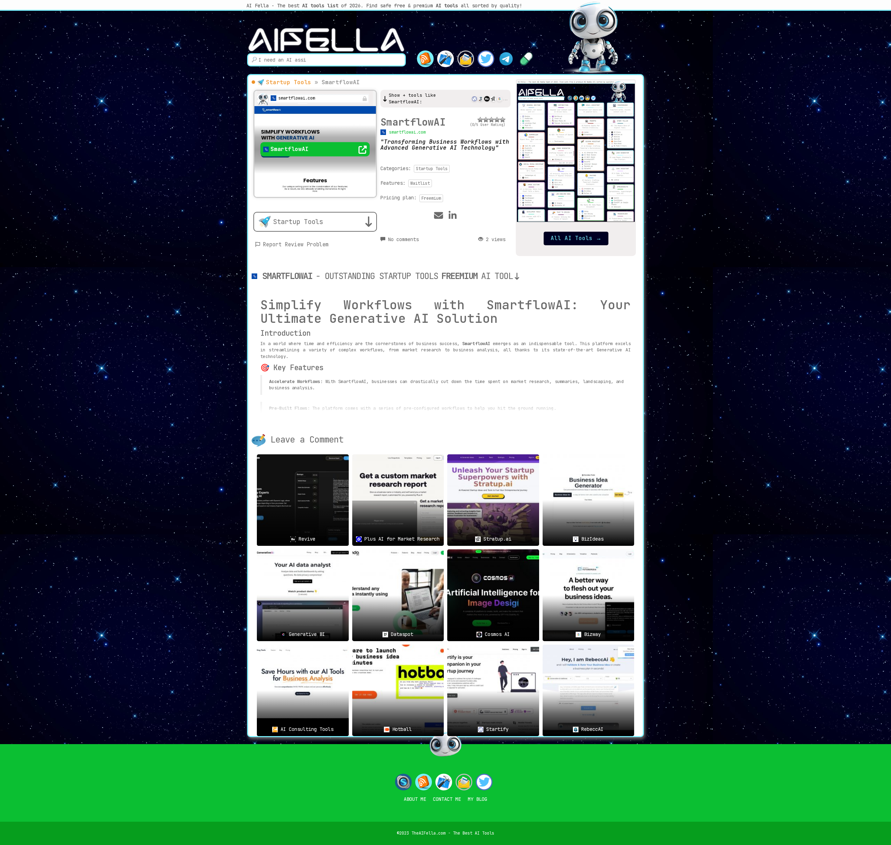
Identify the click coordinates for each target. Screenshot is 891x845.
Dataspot (400, 634)
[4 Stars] (497, 119)
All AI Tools (576, 238)
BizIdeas (591, 539)
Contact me (447, 799)
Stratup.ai (496, 539)
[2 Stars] (486, 119)
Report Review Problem (296, 244)
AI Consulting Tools (305, 729)
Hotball (400, 729)
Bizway (591, 634)
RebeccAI (591, 729)
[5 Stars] (502, 119)
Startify (495, 729)
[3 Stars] (491, 119)
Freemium (431, 198)
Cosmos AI (496, 634)
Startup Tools (288, 82)
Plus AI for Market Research (401, 539)
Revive (305, 539)
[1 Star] (480, 119)
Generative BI (305, 634)
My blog (477, 799)
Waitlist (420, 183)
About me (415, 799)
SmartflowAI (413, 121)
